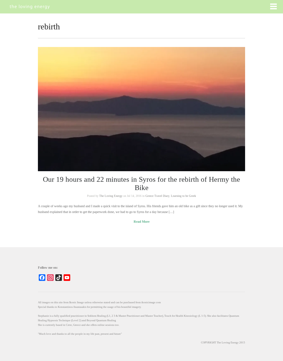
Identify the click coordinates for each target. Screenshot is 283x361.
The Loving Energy (110, 195)
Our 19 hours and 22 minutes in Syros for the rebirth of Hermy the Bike (141, 183)
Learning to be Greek (183, 195)
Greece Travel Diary (157, 195)
